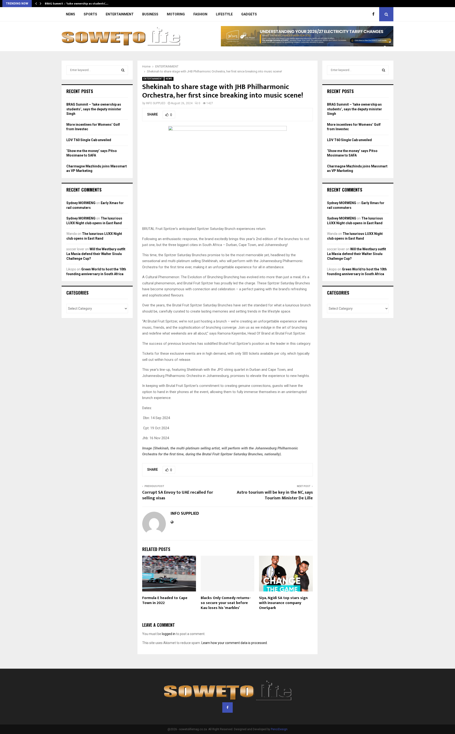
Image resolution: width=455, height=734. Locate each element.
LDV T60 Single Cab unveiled (88, 140)
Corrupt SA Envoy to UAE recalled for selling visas (177, 495)
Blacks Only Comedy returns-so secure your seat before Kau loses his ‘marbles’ (226, 603)
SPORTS (90, 14)
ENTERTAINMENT (120, 14)
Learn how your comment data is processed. (234, 643)
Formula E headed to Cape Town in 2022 (164, 600)
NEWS (70, 14)
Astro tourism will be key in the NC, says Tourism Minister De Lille (275, 495)
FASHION (200, 14)
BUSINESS (150, 14)
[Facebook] (374, 14)
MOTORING (176, 14)
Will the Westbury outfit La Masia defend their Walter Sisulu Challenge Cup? (95, 253)
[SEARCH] (123, 70)
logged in (168, 634)
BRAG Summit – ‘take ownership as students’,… (76, 3)
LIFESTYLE (224, 14)
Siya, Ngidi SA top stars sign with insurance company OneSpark (283, 603)
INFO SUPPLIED (155, 103)
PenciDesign (279, 729)
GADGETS (249, 14)
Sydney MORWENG (81, 203)
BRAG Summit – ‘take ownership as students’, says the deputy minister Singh (93, 109)
